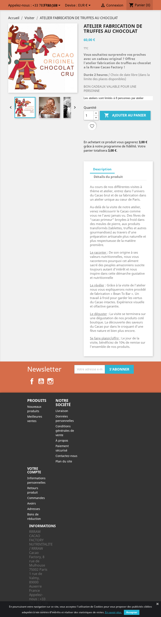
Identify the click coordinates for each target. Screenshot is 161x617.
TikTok (59, 381)
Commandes (36, 498)
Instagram (50, 381)
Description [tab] (102, 169)
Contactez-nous (66, 456)
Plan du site (64, 461)
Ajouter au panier (125, 115)
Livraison (62, 411)
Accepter (131, 612)
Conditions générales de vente (65, 430)
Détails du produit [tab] (108, 177)
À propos (62, 440)
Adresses (33, 509)
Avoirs (31, 503)
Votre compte (34, 470)
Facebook (32, 381)
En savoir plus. (113, 612)
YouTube (41, 381)
